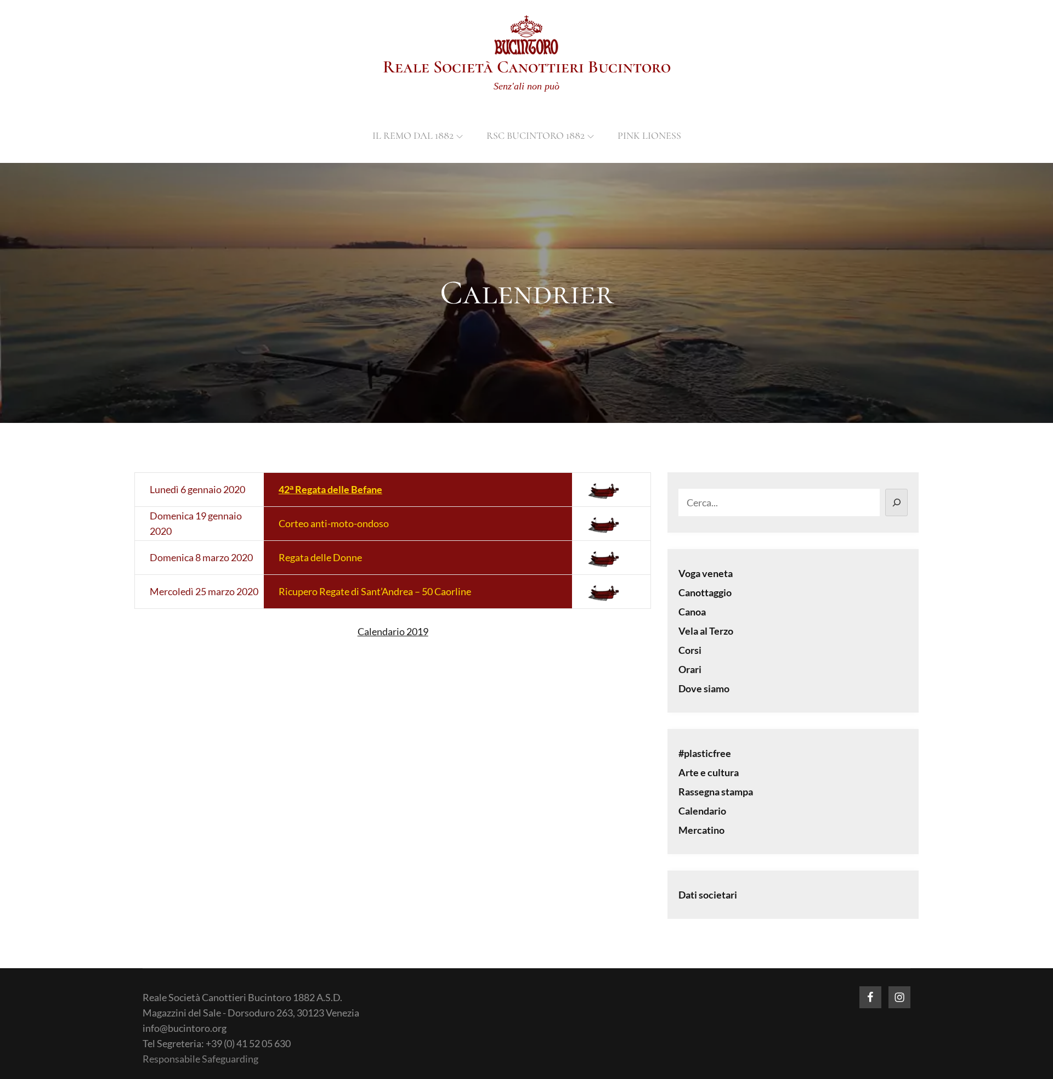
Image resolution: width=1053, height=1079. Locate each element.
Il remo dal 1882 (413, 135)
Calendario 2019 (393, 631)
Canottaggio (705, 592)
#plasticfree (704, 753)
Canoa (692, 612)
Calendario (702, 811)
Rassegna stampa (715, 792)
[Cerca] (896, 502)
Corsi (689, 650)
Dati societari (707, 895)
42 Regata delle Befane (330, 489)
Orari (689, 669)
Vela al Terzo (705, 631)
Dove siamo (703, 688)
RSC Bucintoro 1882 (535, 135)
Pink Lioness (649, 135)
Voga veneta (705, 573)
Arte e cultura (708, 772)
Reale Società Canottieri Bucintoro (527, 66)
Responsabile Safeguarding (200, 1059)
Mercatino (701, 830)
